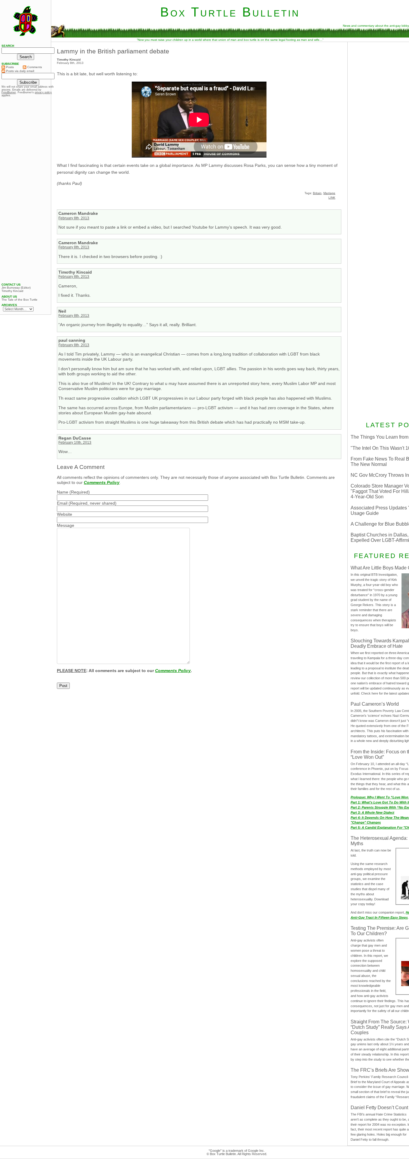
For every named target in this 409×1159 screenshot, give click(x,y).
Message (65, 525)
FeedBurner (8, 92)
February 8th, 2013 (73, 218)
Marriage (329, 193)
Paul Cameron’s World (375, 704)
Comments (34, 67)
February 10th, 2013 (74, 442)
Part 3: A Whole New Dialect (372, 812)
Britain (317, 193)
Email (62, 503)
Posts (9, 67)
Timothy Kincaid (12, 291)
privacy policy (43, 92)
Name (62, 492)
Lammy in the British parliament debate (113, 51)
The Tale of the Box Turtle (19, 299)
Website (64, 514)
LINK (331, 197)
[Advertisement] (25, 190)
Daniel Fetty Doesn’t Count (379, 1107)
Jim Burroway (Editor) (16, 287)
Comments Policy (101, 482)
